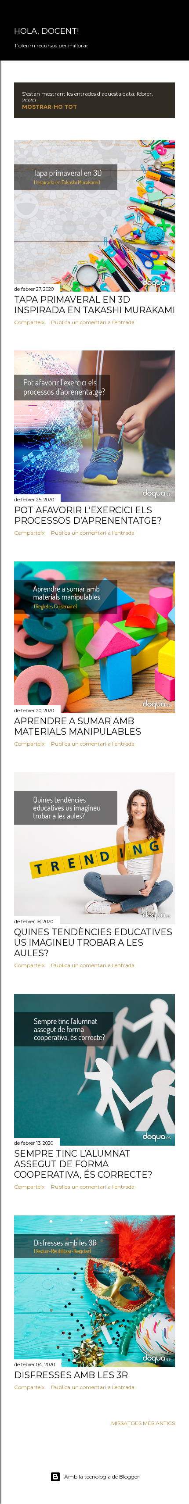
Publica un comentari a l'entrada (92, 322)
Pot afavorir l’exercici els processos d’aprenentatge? (88, 515)
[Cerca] (169, 13)
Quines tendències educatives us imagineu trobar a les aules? (93, 942)
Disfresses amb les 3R (71, 1375)
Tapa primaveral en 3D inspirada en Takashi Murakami (94, 304)
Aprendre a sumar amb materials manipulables (77, 726)
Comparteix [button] (29, 322)
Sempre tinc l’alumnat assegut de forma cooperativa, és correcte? (83, 1164)
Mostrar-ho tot (49, 107)
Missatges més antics (143, 1423)
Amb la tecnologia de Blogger (101, 1476)
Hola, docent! (46, 31)
